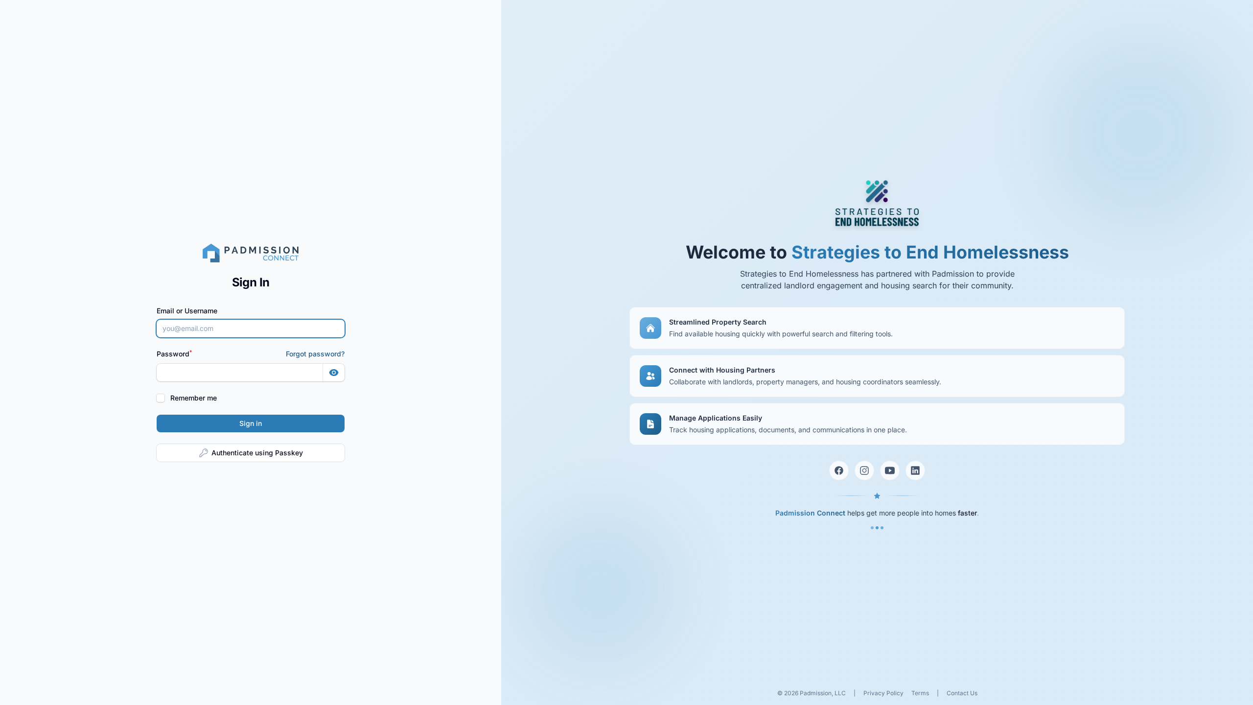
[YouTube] (890, 470)
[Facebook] (839, 470)
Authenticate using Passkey (257, 452)
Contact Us (962, 693)
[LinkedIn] (915, 470)
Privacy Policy (883, 693)
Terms (920, 693)
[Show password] (334, 372)
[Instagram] (864, 470)
